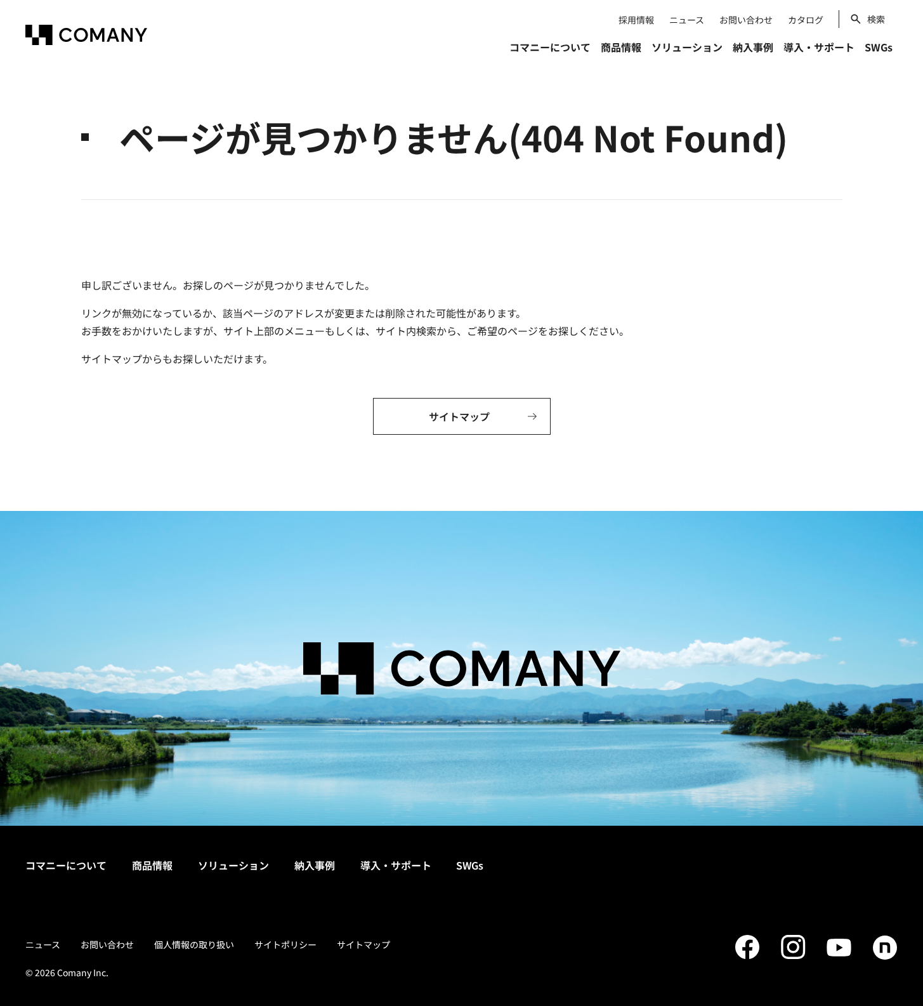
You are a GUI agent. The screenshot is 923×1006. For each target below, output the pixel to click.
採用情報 (636, 19)
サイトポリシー (285, 944)
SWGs (469, 865)
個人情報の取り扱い (194, 944)
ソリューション (233, 865)
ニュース (686, 19)
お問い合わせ (746, 19)
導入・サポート (395, 865)
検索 (876, 19)
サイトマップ (363, 944)
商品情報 (152, 865)
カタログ (805, 19)
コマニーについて (66, 865)
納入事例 (314, 865)
